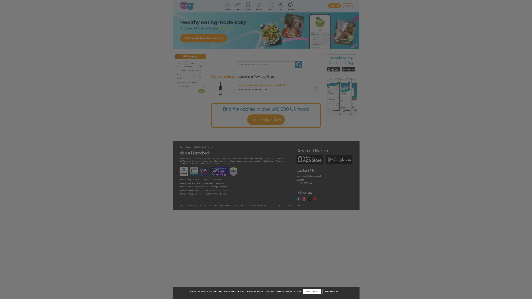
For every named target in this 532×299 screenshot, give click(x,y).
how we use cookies (294, 291)
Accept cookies (312, 291)
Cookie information (331, 291)
